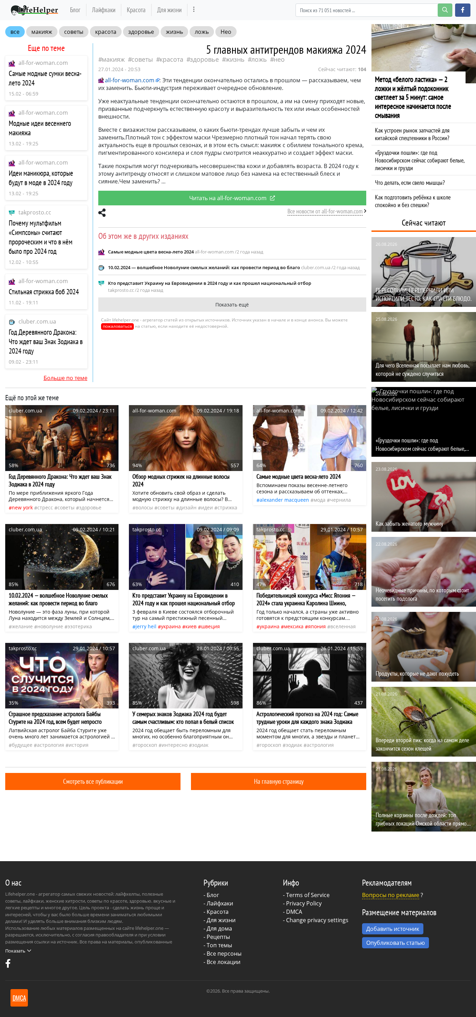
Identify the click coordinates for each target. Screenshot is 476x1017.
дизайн (188, 507)
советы (73, 32)
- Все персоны (222, 953)
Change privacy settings (317, 920)
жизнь (174, 32)
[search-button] (445, 10)
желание (22, 626)
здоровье (141, 32)
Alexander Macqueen (284, 499)
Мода (319, 499)
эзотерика (80, 626)
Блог (75, 9)
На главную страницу (279, 781)
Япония (317, 626)
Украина (171, 626)
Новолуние (50, 626)
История (79, 745)
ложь (202, 32)
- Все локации (222, 962)
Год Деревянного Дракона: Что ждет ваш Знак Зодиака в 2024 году (46, 341)
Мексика (294, 626)
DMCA (294, 912)
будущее (22, 745)
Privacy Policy (304, 903)
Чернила (340, 499)
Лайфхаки (103, 9)
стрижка (227, 507)
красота (105, 32)
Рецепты (218, 937)
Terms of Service (308, 895)
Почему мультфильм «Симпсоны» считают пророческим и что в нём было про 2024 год (40, 237)
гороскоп (146, 745)
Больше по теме (65, 378)
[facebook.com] (8, 965)
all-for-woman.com (43, 63)
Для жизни (169, 9)
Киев (191, 626)
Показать (15, 951)
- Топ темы (218, 945)
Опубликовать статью (395, 943)
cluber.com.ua (37, 321)
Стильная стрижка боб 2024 (44, 291)
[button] (462, 10)
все (15, 32)
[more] (193, 10)
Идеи (207, 507)
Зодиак (200, 745)
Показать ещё (232, 304)
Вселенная (343, 626)
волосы (144, 507)
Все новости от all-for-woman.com (325, 211)
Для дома (219, 928)
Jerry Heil (146, 626)
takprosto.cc (34, 212)
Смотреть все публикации (93, 781)
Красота (136, 9)
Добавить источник (392, 929)
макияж (41, 32)
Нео (226, 32)
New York (22, 507)
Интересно (174, 745)
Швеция (210, 626)
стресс (45, 507)
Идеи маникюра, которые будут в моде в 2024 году (41, 177)
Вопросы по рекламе (390, 895)
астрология (50, 745)
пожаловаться (117, 326)
